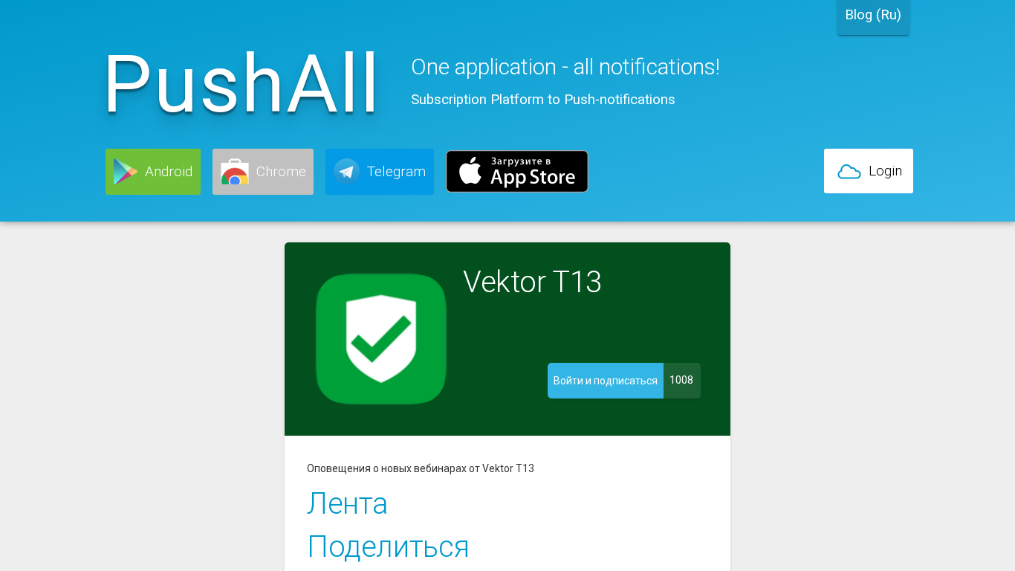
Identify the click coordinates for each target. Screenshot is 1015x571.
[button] (153, 172)
